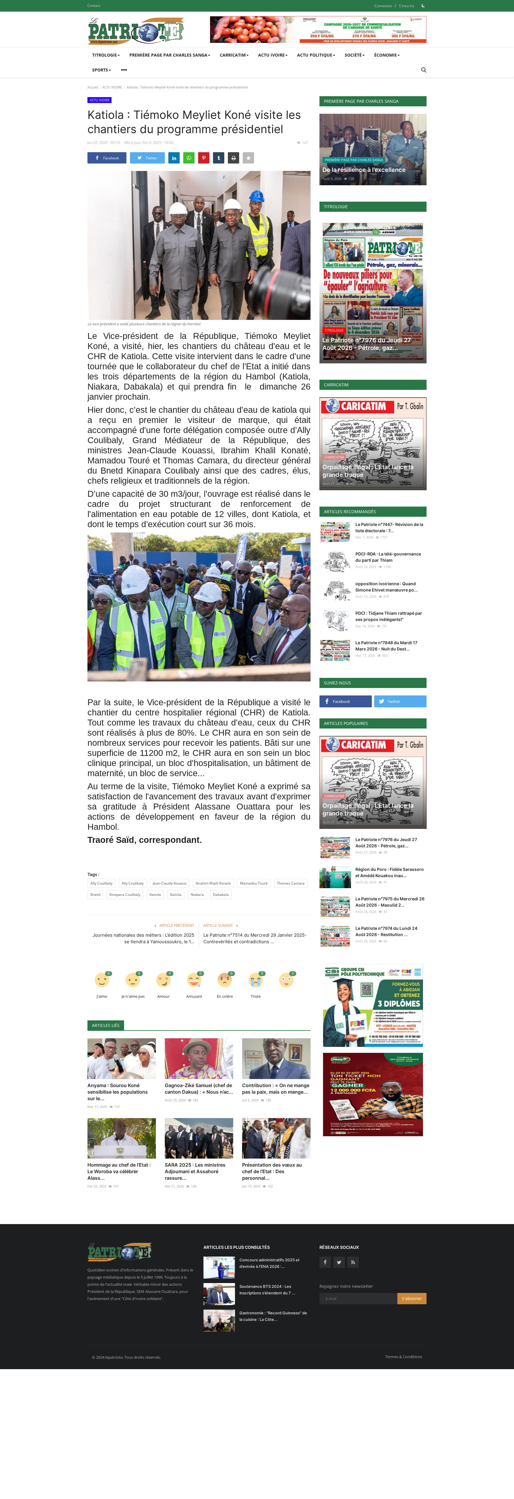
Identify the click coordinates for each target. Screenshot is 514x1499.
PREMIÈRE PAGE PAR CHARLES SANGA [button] (168, 55)
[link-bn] (318, 29)
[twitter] (339, 1262)
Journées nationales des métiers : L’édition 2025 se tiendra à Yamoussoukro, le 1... (143, 938)
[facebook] (325, 1262)
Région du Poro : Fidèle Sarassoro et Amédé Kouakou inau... (389, 872)
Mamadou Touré (254, 883)
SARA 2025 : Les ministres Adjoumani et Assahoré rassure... (195, 1171)
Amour (163, 996)
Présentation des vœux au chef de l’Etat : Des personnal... (272, 1171)
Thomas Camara (291, 883)
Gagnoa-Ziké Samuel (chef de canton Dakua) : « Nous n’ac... (199, 1088)
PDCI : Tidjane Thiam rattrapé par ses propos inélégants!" (388, 616)
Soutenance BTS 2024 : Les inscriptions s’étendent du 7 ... (267, 1289)
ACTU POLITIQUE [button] (314, 55)
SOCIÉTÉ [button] (353, 55)
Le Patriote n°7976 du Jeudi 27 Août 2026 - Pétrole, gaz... (386, 842)
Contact (93, 5)
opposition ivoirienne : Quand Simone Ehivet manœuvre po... (386, 586)
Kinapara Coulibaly (124, 894)
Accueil (92, 87)
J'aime (102, 996)
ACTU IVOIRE (112, 87)
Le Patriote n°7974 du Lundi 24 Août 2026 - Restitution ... (386, 931)
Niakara (197, 894)
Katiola (155, 894)
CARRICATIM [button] (233, 55)
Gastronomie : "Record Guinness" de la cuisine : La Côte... (273, 1316)
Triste (256, 996)
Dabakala (221, 894)
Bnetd (95, 894)
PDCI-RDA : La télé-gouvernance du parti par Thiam (388, 557)
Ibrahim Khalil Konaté (213, 883)
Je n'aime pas (133, 996)
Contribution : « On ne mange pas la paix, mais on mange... (275, 1088)
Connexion (383, 5)
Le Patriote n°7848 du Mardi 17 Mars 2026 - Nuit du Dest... (386, 645)
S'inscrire (406, 5)
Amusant (194, 996)
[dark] (423, 5)
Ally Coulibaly (101, 883)
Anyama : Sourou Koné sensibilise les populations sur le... (117, 1091)
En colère (225, 996)
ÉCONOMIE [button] (385, 55)
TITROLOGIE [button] (104, 55)
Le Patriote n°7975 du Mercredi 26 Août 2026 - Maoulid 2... (389, 902)
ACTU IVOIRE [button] (271, 55)
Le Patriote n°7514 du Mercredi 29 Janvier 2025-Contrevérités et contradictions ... (255, 938)
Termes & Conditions (403, 1356)
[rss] (353, 1262)
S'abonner (412, 1298)
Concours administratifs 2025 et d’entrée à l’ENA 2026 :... (269, 1263)
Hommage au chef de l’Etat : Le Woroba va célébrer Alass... (119, 1171)
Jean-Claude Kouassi (170, 883)
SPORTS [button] (100, 70)
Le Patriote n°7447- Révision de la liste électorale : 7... (389, 527)
